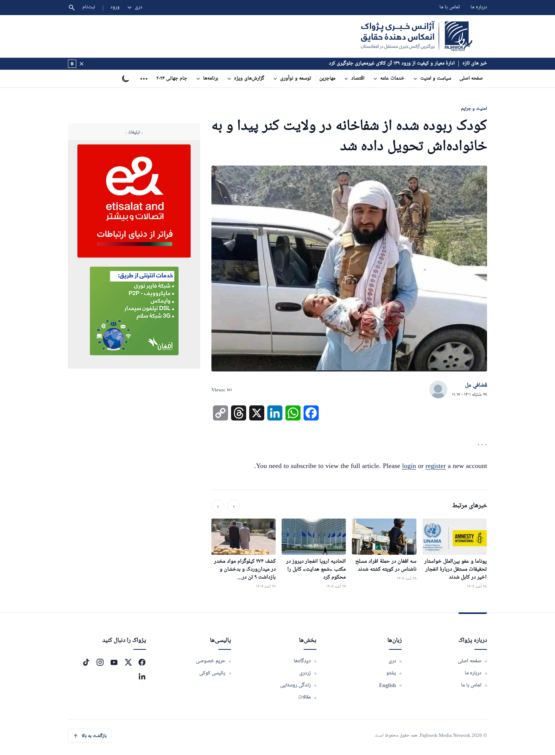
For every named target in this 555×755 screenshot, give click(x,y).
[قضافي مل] (438, 390)
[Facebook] (142, 662)
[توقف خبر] (72, 64)
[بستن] (81, 64)
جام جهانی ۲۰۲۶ (171, 78)
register (436, 466)
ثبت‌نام (89, 7)
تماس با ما (449, 7)
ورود (115, 7)
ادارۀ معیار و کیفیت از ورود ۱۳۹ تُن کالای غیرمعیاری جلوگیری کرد (392, 63)
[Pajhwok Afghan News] (416, 36)
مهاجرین (327, 78)
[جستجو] (72, 7)
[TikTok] (86, 662)
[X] (128, 662)
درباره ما (478, 7)
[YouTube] (114, 662)
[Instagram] (100, 662)
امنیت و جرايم (474, 108)
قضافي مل (476, 385)
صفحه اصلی (471, 78)
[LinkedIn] (142, 676)
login (409, 466)
